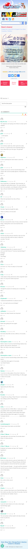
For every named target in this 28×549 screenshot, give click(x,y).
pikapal (3, 384)
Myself (2, 525)
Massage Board (16, 542)
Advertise (23, 542)
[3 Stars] (5, 71)
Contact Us (11, 543)
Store (10, 542)
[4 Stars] (6, 71)
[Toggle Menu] (24, 23)
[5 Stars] (7, 71)
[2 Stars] (4, 71)
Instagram (7, 19)
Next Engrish (23, 83)
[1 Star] (3, 71)
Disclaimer (17, 543)
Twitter (10, 19)
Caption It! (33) (14, 78)
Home (2, 542)
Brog (6, 542)
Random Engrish (14, 83)
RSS (13, 19)
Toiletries (9, 31)
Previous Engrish (5, 83)
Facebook (4, 19)
